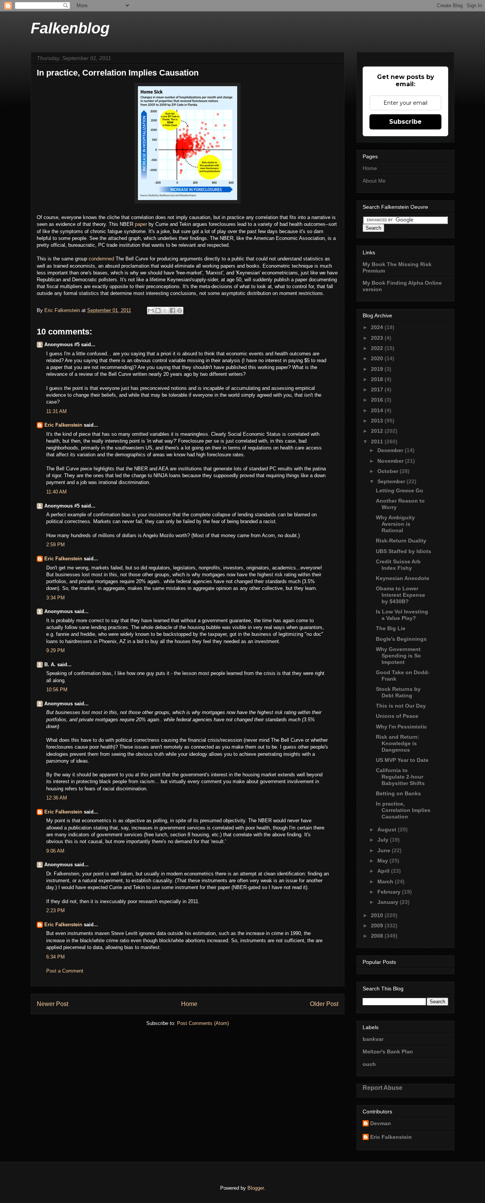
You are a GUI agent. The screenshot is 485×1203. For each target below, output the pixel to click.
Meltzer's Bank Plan (388, 1051)
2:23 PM (55, 910)
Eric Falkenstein (63, 425)
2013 (378, 421)
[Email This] (151, 310)
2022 (378, 348)
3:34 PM (55, 598)
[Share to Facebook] (172, 310)
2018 (378, 379)
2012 (378, 431)
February (389, 892)
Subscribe (405, 121)
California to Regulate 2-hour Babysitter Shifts (400, 776)
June (384, 850)
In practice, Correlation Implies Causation (403, 810)
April (384, 871)
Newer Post (52, 1004)
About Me (374, 181)
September (392, 481)
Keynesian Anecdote (402, 578)
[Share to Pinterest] (179, 310)
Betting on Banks (398, 793)
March (386, 881)
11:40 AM (56, 492)
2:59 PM (55, 544)
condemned (102, 259)
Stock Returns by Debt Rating (398, 692)
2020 (378, 358)
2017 (378, 389)
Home (189, 1004)
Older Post (324, 1004)
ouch (369, 1064)
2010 (378, 915)
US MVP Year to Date (402, 760)
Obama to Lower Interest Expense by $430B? (400, 594)
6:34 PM (55, 957)
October (388, 471)
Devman (380, 1123)
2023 (378, 338)
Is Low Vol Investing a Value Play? (402, 615)
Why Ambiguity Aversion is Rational (395, 523)
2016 (378, 400)
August (387, 829)
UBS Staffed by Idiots (403, 551)
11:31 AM (56, 411)
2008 (378, 936)
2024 (378, 327)
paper (142, 224)
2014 (378, 410)
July (383, 840)
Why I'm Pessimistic (401, 727)
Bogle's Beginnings (401, 639)
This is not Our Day (401, 706)
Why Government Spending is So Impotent (398, 655)
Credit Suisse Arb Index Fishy (398, 564)
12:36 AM (56, 798)
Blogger (255, 1188)
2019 (378, 369)
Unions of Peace (397, 716)
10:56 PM (56, 689)
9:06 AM (55, 851)
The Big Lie (390, 628)
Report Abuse (382, 1087)
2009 (378, 925)
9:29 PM (55, 650)
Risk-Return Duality (401, 541)
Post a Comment (64, 971)
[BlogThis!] (158, 310)
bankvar (373, 1039)
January (388, 902)
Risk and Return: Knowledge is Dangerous (397, 743)
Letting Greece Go (399, 490)
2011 (378, 441)
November (391, 461)
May (383, 861)
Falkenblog (70, 28)
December (391, 450)
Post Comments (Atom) (203, 1023)
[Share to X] (165, 310)
